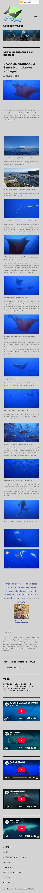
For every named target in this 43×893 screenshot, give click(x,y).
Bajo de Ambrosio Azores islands (24, 640)
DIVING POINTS (18, 637)
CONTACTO (8, 882)
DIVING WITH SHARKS (12, 872)
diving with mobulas (24, 644)
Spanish (27, 2)
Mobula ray (12, 646)
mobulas (34, 646)
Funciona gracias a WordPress (25, 889)
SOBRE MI (7, 847)
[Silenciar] (34, 778)
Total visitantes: (12, 667)
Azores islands (30, 637)
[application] (21, 770)
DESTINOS (7, 862)
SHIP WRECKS (9, 867)
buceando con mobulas (11, 642)
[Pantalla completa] (37, 778)
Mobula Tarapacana (23, 646)
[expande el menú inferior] (37, 862)
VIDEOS (6, 877)
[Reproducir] (6, 778)
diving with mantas (10, 644)
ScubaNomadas (13, 25)
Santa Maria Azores (21, 648)
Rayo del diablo (8, 648)
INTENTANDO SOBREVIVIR (14, 857)
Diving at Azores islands (28, 642)
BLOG (5, 852)
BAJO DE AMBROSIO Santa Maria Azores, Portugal (19, 67)
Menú (36, 16)
